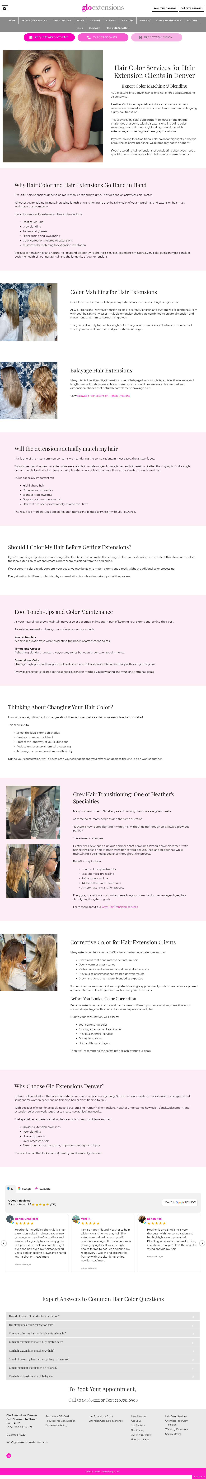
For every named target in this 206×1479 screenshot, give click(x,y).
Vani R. (85, 1218)
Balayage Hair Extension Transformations (103, 395)
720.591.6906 (126, 1400)
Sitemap (89, 1471)
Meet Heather (138, 1416)
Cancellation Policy (56, 1425)
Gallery (192, 20)
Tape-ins (95, 20)
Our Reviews (138, 1425)
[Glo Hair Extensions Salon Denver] (103, 13)
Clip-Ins (111, 20)
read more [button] (42, 1256)
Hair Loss (128, 20)
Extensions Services (34, 20)
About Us (136, 1420)
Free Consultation (117, 28)
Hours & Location (140, 1439)
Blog (80, 28)
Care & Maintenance (168, 20)
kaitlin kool (154, 1218)
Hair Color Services (176, 1416)
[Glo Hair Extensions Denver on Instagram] (8, 1455)
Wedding (145, 20)
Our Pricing (137, 1430)
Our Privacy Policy (141, 1434)
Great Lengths (62, 20)
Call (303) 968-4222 (192, 8)
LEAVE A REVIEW (180, 1202)
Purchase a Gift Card (57, 1416)
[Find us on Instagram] (5, 8)
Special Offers (173, 1434)
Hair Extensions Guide (101, 1416)
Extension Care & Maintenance (106, 1420)
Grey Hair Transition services (120, 906)
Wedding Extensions (176, 1429)
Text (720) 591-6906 (165, 8)
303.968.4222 (88, 1400)
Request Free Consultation (60, 1420)
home (12, 20)
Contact (94, 28)
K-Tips (80, 20)
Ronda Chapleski (26, 1218)
